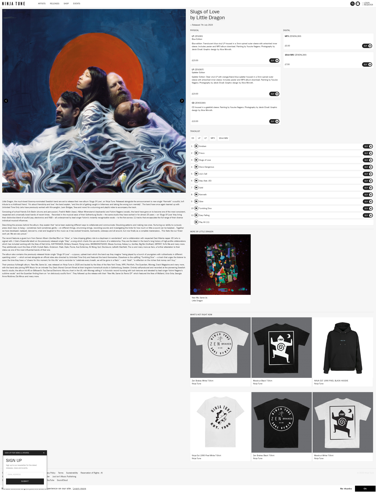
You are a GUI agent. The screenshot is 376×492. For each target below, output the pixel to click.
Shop (66, 4)
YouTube (50, 480)
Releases (54, 4)
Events (76, 4)
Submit (25, 481)
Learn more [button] (79, 488)
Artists (42, 4)
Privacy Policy (49, 473)
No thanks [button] (346, 488)
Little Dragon (210, 17)
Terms (60, 473)
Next (182, 100)
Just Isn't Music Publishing (64, 477)
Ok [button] (365, 488)
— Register (367, 4)
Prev (6, 100)
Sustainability (72, 473)
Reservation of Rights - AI (92, 473)
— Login (366, 2)
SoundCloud (62, 480)
